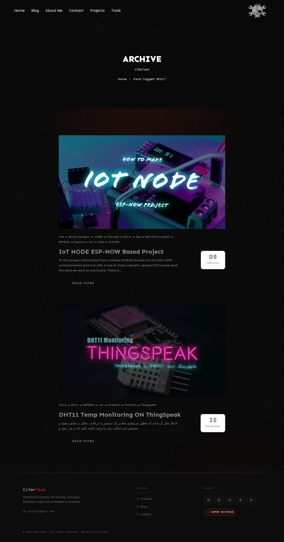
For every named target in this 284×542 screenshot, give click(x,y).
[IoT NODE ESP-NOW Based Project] (142, 182)
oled (101, 242)
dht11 (128, 236)
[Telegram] (251, 500)
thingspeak (148, 404)
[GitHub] (229, 500)
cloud (62, 404)
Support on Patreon (222, 512)
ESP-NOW (151, 236)
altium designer (79, 236)
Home (19, 10)
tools (116, 10)
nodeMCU (114, 404)
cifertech (113, 236)
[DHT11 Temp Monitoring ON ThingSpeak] (142, 350)
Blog (35, 10)
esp (138, 236)
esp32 (166, 236)
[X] (240, 500)
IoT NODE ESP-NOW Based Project (111, 251)
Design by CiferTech (94, 531)
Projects (97, 10)
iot (91, 242)
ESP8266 (64, 242)
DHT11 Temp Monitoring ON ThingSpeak (120, 414)
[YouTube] (219, 500)
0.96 (61, 236)
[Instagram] (208, 500)
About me (53, 10)
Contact (76, 10)
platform (131, 404)
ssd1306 (113, 242)
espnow (79, 242)
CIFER (98, 236)
